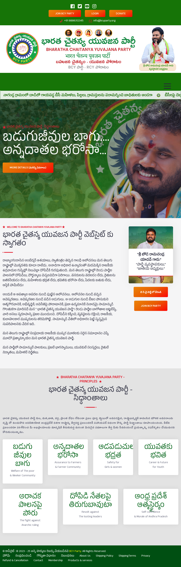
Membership (55, 561)
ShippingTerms (127, 556)
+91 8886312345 (73, 21)
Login (95, 13)
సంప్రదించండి (23, 556)
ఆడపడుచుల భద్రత (116, 452)
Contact (38, 561)
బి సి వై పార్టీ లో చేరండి (150, 292)
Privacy (145, 556)
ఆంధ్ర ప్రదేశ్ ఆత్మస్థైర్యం (151, 501)
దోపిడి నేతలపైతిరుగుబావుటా (90, 501)
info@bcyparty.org (105, 21)
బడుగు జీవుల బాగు (22, 456)
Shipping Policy (104, 556)
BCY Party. (75, 551)
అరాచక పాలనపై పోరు (30, 506)
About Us (85, 556)
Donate (121, 13)
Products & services (80, 561)
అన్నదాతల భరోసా (68, 452)
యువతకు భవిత (158, 452)
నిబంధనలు (67, 556)
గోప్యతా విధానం (46, 556)
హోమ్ (6, 556)
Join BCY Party (64, 13)
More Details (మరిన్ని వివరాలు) (28, 168)
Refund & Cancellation (15, 561)
